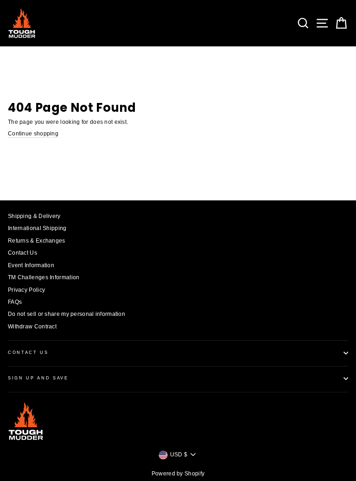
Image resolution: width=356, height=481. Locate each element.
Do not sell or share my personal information (66, 314)
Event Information (31, 265)
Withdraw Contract (32, 326)
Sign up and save (38, 378)
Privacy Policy (26, 290)
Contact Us (22, 253)
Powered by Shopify (178, 473)
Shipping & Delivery (34, 216)
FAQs (15, 302)
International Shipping (37, 228)
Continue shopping (33, 133)
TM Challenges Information (43, 277)
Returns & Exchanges (36, 240)
